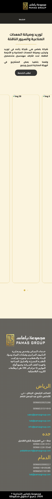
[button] (5, 4)
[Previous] (14, 189)
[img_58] (26, 188)
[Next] (37, 189)
